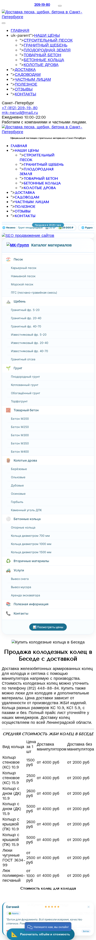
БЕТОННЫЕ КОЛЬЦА (44, 59)
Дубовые (17, 485)
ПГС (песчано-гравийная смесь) (34, 292)
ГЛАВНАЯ (20, 30)
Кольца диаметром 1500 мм (31, 552)
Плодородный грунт (25, 376)
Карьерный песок (23, 268)
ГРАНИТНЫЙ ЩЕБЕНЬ (45, 45)
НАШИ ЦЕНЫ (47, 35)
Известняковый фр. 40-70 (29, 351)
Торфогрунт (19, 401)
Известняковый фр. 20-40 (29, 343)
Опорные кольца (23, 527)
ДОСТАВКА (25, 69)
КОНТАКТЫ (25, 94)
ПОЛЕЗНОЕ (26, 84)
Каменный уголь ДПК (26, 510)
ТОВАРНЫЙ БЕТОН (42, 54)
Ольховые (18, 477)
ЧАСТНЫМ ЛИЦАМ (33, 79)
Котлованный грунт (24, 385)
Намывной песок (23, 276)
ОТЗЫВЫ (24, 89)
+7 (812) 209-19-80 (20, 107)
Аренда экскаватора (25, 595)
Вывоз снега (20, 579)
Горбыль (17, 502)
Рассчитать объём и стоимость (40, 934)
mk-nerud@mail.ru (20, 112)
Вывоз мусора (21, 587)
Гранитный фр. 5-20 (25, 310)
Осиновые (18, 493)
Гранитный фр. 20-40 (26, 318)
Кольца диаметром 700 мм (30, 535)
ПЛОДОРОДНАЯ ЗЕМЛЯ (47, 50)
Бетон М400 (20, 451)
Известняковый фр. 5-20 (28, 334)
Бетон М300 (20, 435)
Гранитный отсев (23, 359)
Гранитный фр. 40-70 (26, 326)
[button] (48, 926)
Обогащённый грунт (25, 393)
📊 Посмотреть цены (48, 627)
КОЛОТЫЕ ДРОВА (41, 64)
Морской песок (22, 284)
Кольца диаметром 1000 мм (31, 544)
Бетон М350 (20, 443)
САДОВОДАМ (28, 74)
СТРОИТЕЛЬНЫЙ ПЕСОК (48, 40)
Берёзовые (19, 469)
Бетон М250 (20, 427)
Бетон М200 (20, 418)
